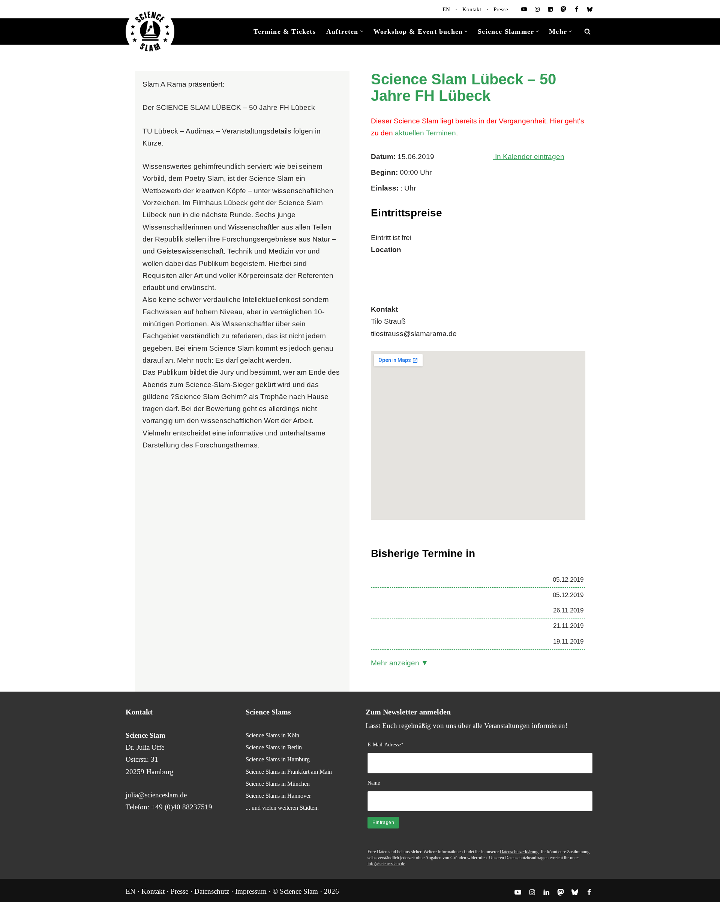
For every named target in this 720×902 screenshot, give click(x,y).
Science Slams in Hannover (278, 795)
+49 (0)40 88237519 (181, 807)
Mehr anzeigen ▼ (399, 663)
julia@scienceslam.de (156, 795)
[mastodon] (563, 9)
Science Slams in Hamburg (278, 759)
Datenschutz (211, 891)
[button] (361, 31)
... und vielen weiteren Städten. (282, 807)
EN (446, 9)
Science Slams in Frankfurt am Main (289, 771)
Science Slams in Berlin (274, 747)
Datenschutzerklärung (519, 851)
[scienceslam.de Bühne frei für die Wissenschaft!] (150, 31)
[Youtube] (524, 9)
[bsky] (589, 9)
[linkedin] (550, 9)
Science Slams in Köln (272, 735)
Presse (501, 9)
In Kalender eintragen (528, 157)
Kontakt (471, 9)
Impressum (251, 891)
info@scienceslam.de (386, 863)
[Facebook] (576, 9)
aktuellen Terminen (425, 133)
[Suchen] (587, 31)
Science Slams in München (278, 783)
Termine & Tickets (284, 31)
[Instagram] (537, 9)
